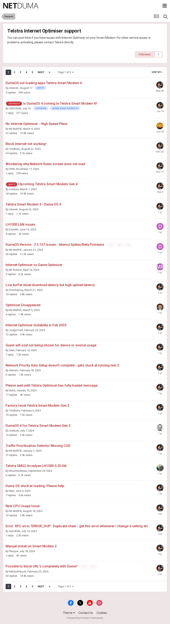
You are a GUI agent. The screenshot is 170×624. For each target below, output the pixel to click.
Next (41, 72)
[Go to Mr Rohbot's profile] (160, 266)
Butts (12, 390)
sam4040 (14, 531)
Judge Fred (16, 330)
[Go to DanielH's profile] (160, 226)
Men (11, 490)
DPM (12, 169)
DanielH (13, 229)
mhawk (13, 209)
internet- (14, 87)
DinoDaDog (16, 289)
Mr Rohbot (15, 269)
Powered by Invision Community (85, 618)
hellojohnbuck (17, 571)
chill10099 (15, 108)
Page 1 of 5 (65, 72)
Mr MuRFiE (15, 128)
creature (14, 189)
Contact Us (86, 612)
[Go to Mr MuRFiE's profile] (160, 427)
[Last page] (49, 72)
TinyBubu (14, 148)
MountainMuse (18, 470)
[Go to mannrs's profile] (160, 307)
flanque (13, 551)
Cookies (102, 612)
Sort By (156, 72)
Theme (68, 612)
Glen (12, 350)
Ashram (13, 370)
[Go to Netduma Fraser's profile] (159, 84)
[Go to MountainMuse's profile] (160, 467)
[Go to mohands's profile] (159, 125)
